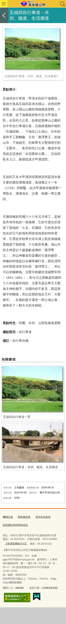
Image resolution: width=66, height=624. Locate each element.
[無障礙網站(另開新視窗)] (17, 597)
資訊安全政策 (43, 516)
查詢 (62, 3)
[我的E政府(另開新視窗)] (36, 597)
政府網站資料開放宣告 (15, 525)
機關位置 (8, 516)
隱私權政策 (24, 516)
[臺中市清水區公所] (33, 4)
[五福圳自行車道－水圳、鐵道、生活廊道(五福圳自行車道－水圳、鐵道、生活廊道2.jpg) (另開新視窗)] (33, 49)
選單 (3, 3)
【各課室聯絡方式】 (16, 543)
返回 (4, 15)
